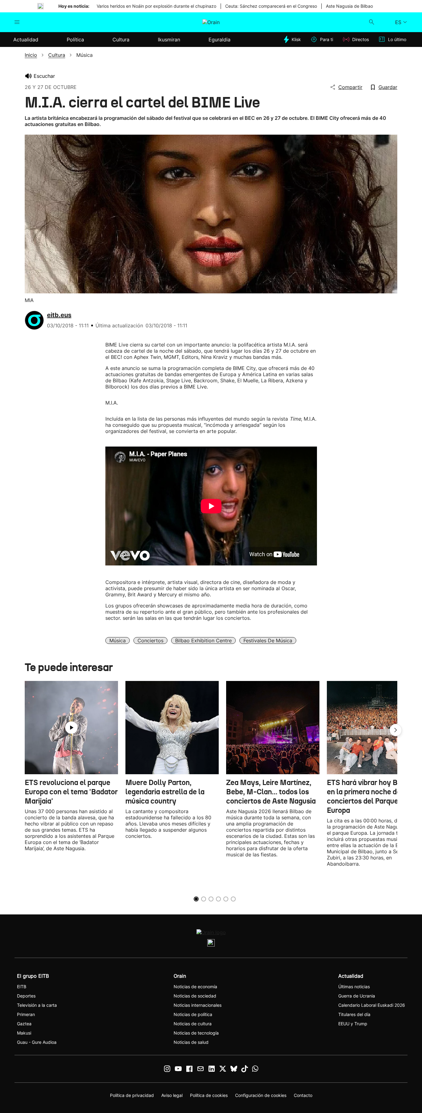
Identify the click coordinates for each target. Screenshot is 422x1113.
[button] (396, 730)
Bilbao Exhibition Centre (203, 640)
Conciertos (150, 640)
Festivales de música (267, 640)
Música (117, 640)
